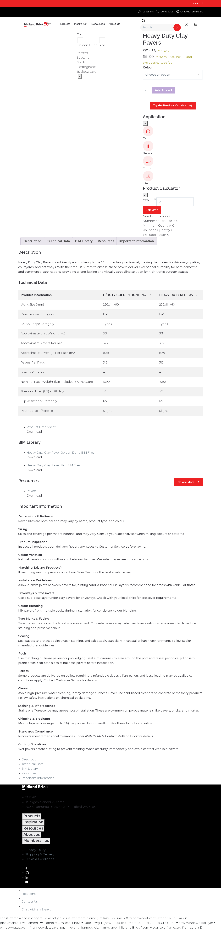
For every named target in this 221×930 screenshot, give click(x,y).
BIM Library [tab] (84, 241)
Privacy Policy (35, 850)
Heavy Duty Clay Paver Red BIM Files (53, 465)
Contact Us (167, 11)
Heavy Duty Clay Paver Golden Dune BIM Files (60, 452)
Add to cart (163, 90)
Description (30, 759)
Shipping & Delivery (40, 854)
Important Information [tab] (136, 241)
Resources (29, 773)
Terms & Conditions (39, 859)
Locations (148, 11)
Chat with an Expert (191, 11)
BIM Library (30, 768)
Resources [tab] (106, 241)
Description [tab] (32, 241)
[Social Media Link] (26, 868)
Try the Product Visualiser (170, 105)
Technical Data (33, 764)
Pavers (32, 491)
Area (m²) (150, 199)
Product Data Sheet (41, 427)
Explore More (186, 482)
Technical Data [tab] (58, 241)
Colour (81, 34)
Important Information (38, 778)
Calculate (152, 210)
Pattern (82, 53)
